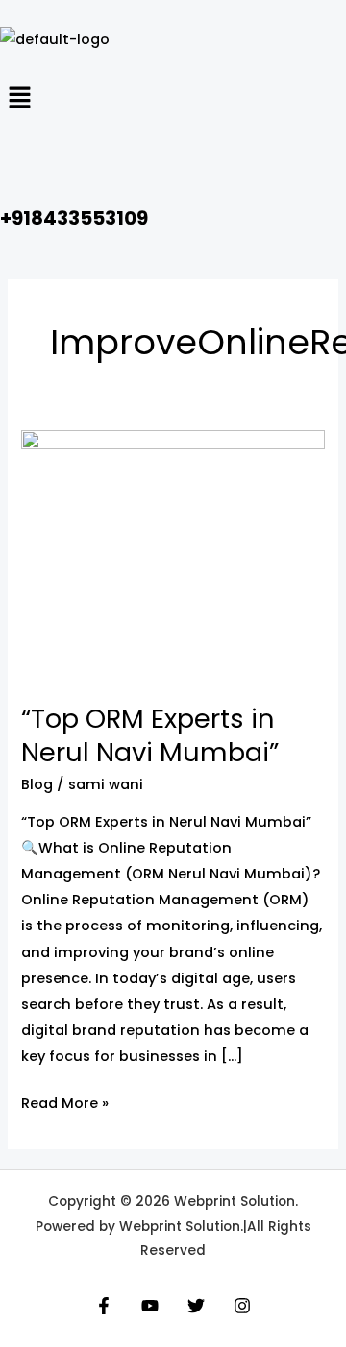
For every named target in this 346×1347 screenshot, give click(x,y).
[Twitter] (196, 1305)
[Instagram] (242, 1305)
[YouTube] (150, 1305)
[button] (173, 100)
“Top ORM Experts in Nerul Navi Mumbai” (150, 736)
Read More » (65, 1102)
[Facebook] (103, 1305)
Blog (37, 784)
